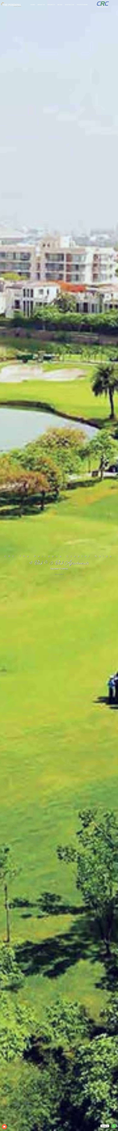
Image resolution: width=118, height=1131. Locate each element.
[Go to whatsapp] (114, 1126)
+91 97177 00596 (82, 4)
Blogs (60, 4)
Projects (51, 4)
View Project (59, 574)
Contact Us (69, 4)
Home (32, 4)
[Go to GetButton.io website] (114, 1129)
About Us (41, 4)
